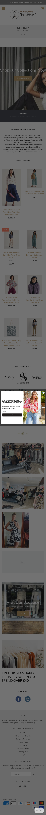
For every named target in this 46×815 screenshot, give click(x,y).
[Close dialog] (43, 393)
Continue (12, 415)
